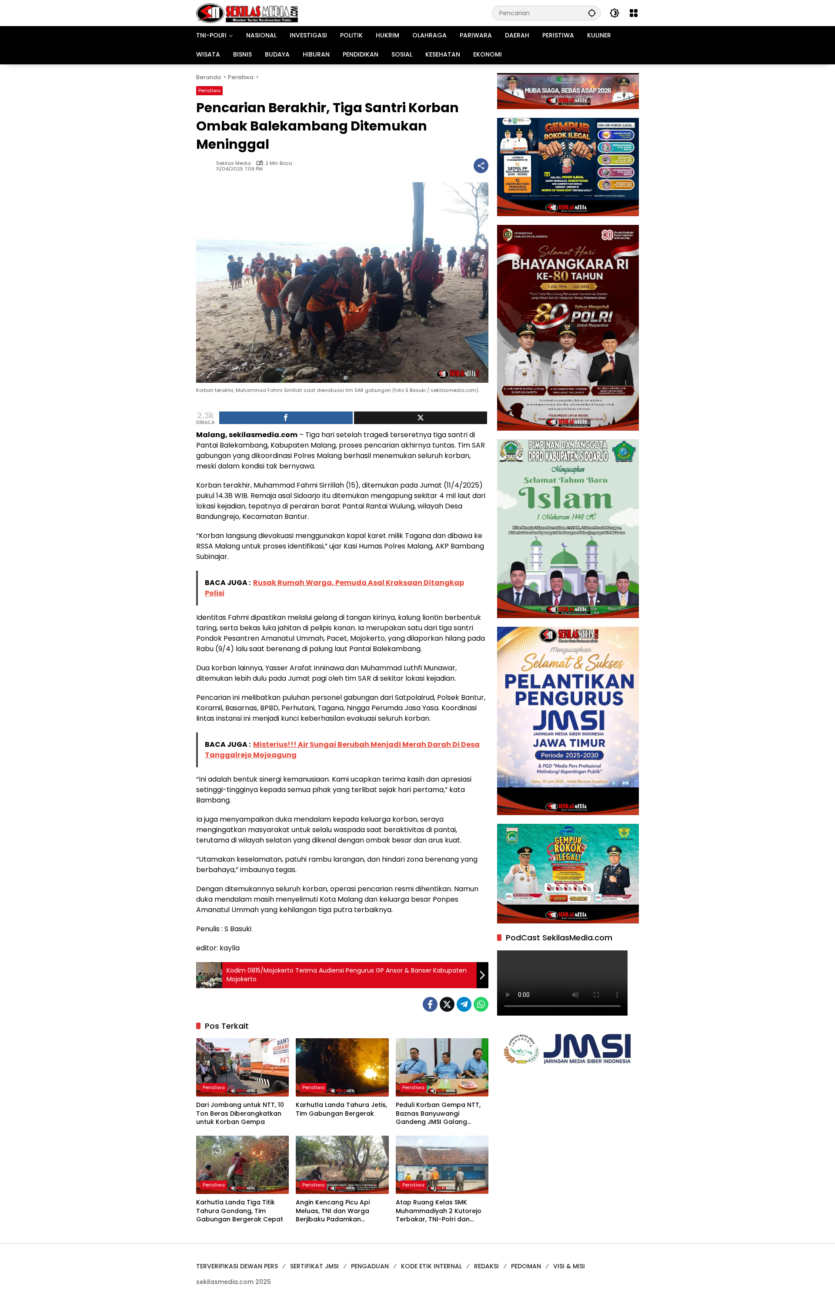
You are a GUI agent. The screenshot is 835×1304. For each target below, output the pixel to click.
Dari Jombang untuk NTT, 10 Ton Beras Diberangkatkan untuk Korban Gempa (240, 1113)
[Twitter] (447, 1004)
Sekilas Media (233, 163)
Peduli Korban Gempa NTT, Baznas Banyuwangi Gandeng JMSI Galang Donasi (438, 1114)
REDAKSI (486, 1266)
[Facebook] (430, 1004)
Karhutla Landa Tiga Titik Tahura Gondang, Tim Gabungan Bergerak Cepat (239, 1211)
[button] (592, 13)
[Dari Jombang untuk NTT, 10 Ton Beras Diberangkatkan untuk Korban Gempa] (242, 1067)
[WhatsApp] (481, 1004)
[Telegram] (464, 1004)
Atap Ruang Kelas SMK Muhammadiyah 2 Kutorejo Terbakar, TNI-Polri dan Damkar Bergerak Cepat (438, 1211)
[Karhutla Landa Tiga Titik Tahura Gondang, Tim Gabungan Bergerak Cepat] (242, 1165)
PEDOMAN (526, 1266)
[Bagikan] (481, 165)
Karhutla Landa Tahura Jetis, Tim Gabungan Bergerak (341, 1109)
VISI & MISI (569, 1266)
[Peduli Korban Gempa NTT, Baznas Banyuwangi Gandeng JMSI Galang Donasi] (442, 1067)
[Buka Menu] (633, 13)
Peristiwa (209, 90)
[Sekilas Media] (247, 12)
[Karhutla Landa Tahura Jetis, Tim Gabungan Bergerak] (342, 1067)
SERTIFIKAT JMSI (314, 1266)
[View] (421, 417)
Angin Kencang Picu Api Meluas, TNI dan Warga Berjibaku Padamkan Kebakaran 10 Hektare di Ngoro (334, 1211)
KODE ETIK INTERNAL (431, 1266)
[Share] (286, 417)
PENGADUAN (370, 1266)
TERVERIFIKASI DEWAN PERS (237, 1266)
